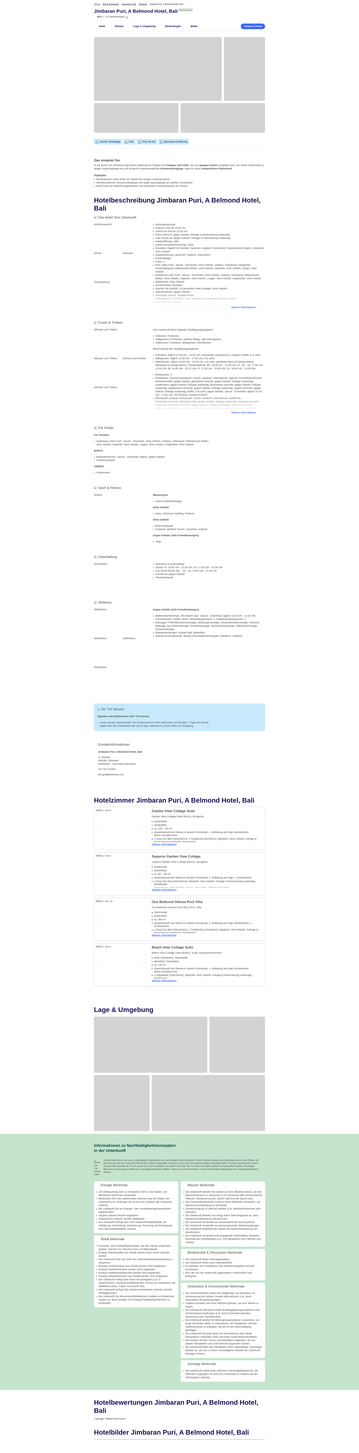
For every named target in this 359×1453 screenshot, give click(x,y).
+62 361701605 (107, 769)
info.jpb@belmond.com (111, 774)
